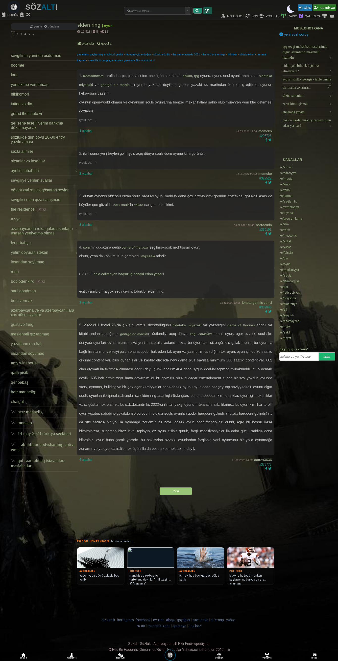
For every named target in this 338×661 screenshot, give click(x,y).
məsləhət (235, 16)
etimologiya (290, 281)
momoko (265, 131)
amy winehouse (25, 363)
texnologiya (289, 207)
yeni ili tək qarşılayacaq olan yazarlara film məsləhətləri (122, 60)
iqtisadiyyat (290, 292)
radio (292, 16)
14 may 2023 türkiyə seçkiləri (43, 433)
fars (14, 75)
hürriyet (232, 54)
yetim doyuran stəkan (44, 252)
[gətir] (197, 11)
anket (285, 241)
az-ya (16, 219)
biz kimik (108, 620)
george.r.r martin (133, 334)
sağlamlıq (288, 201)
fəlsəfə (286, 252)
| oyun (107, 25)
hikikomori (20, 94)
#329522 (265, 178)
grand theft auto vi (26, 113)
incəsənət (288, 235)
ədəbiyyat (288, 173)
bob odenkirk (28, 281)
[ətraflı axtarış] (207, 10)
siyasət (287, 213)
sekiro (138, 205)
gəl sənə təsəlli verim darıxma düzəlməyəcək (37, 125)
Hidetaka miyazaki (186, 325)
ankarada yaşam (307, 112)
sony (87, 247)
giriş (307, 7)
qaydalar (184, 620)
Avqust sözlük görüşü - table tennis (307, 80)
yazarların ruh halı (26, 344)
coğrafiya (288, 298)
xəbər (285, 247)
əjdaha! (86, 131)
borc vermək (21, 301)
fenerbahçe (21, 243)
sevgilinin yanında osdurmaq (36, 55)
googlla (105, 43)
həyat (285, 338)
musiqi (286, 178)
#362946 (265, 307)
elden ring (89, 25)
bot (284, 287)
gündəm (53, 26)
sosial (286, 275)
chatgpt (17, 402)
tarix (285, 230)
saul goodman (23, 291)
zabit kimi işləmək (307, 104)
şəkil (285, 332)
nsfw (285, 327)
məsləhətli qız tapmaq (30, 334)
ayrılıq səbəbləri (44, 171)
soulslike (205, 334)
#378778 (265, 464)
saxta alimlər (22, 151)
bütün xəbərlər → (122, 541)
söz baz (195, 626)
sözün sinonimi (307, 96)
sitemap (217, 620)
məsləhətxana (308, 28)
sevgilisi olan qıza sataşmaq (35, 200)
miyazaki (148, 256)
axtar (327, 356)
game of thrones (241, 325)
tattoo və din (21, 104)
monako (24, 422)
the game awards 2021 (186, 54)
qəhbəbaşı (20, 382)
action (187, 76)
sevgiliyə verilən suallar (31, 180)
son (254, 16)
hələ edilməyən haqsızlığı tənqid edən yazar (128, 274)
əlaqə (170, 620)
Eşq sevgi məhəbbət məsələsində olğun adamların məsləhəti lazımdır (307, 52)
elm (284, 224)
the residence (28, 209)
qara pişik (19, 373)
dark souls (121, 205)
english (287, 315)
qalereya (312, 16)
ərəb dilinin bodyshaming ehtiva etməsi (43, 447)
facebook (142, 620)
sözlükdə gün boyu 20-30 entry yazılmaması (38, 139)
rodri (15, 272)
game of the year (135, 247)
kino (285, 184)
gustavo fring (22, 324)
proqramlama (291, 218)
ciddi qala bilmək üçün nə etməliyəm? (307, 68)
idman (286, 196)
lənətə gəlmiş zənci (257, 303)
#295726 (265, 136)
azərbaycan (289, 321)
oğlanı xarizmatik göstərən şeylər (40, 190)
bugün (13, 14)
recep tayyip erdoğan (138, 54)
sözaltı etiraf (247, 54)
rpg (196, 76)
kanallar (292, 160)
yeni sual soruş (296, 34)
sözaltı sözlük (161, 54)
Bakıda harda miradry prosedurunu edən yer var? (307, 122)
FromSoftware (93, 76)
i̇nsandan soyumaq (27, 262)
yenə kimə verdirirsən (29, 84)
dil (283, 309)
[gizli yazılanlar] (22, 15)
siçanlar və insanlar (28, 161)
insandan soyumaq (27, 353)
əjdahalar (89, 43)
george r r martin (115, 85)
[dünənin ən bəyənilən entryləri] (325, 16)
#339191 (265, 229)
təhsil (285, 190)
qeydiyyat (328, 7)
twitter (158, 620)
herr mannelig (23, 392)
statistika (200, 620)
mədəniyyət (289, 270)
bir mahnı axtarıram (306, 87)
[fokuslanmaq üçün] (29, 15)
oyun (285, 264)
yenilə (38, 26)
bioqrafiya (288, 304)
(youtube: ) (88, 120)
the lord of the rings (213, 54)
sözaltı (286, 167)
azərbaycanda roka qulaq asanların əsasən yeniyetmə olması (44, 231)
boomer (17, 65)
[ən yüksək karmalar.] (332, 16)
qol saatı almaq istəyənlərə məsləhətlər (38, 463)
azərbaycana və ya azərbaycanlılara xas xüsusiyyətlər (42, 312)
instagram (125, 620)
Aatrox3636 (263, 460)
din (284, 258)
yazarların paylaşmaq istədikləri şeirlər (100, 54)
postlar (272, 16)
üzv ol (176, 491)
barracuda (264, 225)
